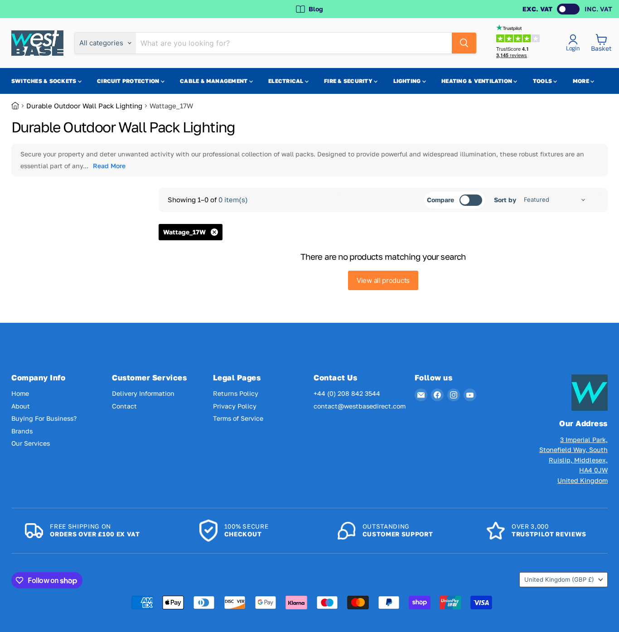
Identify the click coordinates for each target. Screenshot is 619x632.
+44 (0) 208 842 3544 (347, 393)
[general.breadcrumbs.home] (18, 105)
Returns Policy (235, 393)
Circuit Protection (129, 81)
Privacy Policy (234, 406)
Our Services (30, 443)
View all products (383, 280)
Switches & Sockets (44, 81)
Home (20, 393)
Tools (543, 81)
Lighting (407, 81)
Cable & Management (214, 81)
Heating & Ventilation (477, 81)
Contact (124, 406)
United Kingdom (559, 579)
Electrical (286, 81)
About (20, 406)
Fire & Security (349, 81)
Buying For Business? (44, 418)
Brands (22, 431)
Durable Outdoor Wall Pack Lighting (84, 106)
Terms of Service (238, 418)
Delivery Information (143, 393)
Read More (109, 166)
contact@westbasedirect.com (360, 406)
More (581, 81)
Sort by (505, 200)
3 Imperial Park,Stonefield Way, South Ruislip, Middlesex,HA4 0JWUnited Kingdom (573, 460)
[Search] (464, 43)
